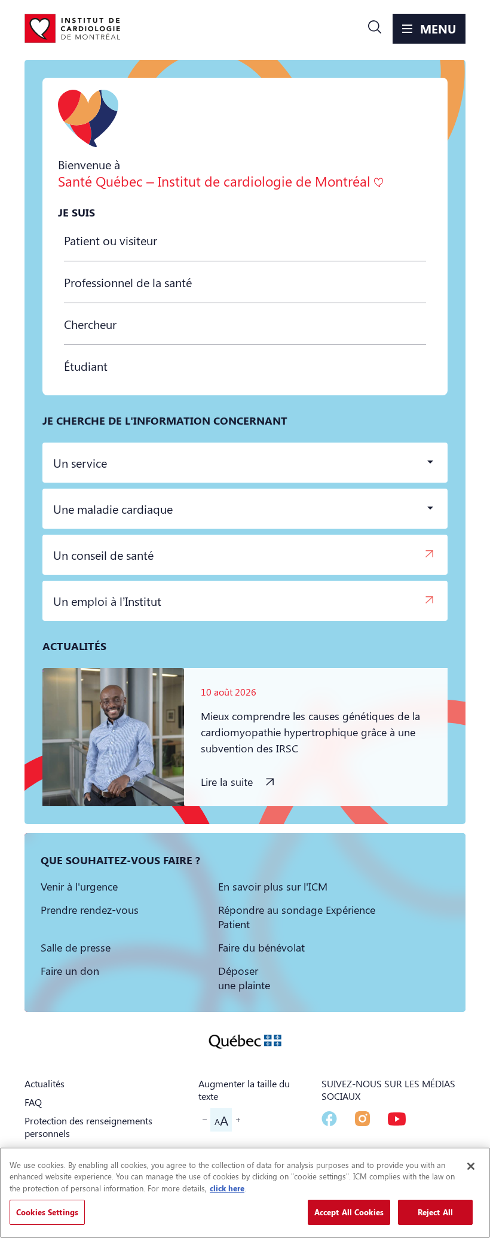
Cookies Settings (47, 1212)
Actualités (44, 1083)
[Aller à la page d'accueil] (72, 29)
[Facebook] (329, 1118)
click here (227, 1188)
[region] (245, 1192)
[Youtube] (397, 1119)
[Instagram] (362, 1118)
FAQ (33, 1102)
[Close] (471, 1166)
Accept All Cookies (349, 1212)
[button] (375, 29)
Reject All (435, 1212)
